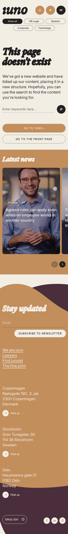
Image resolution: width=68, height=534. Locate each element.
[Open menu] (61, 10)
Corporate (23, 28)
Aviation (55, 21)
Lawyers (9, 355)
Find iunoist (12, 360)
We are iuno (12, 350)
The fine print (14, 366)
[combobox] (15, 519)
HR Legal (34, 21)
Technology (44, 28)
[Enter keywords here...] (28, 109)
